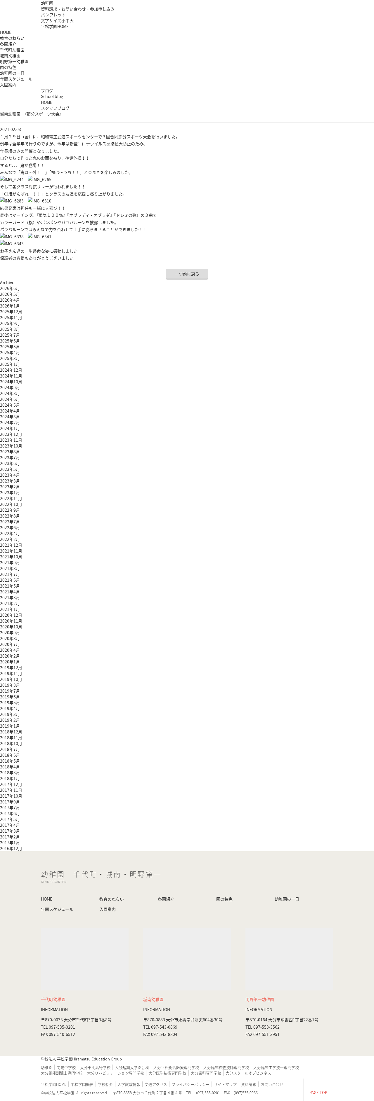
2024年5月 (10, 405)
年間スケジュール (16, 79)
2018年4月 (10, 767)
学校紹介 (105, 1084)
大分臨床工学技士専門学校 (276, 1067)
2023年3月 (10, 481)
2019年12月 (11, 667)
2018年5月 (10, 761)
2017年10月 (11, 796)
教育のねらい (12, 38)
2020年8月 (10, 638)
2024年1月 (10, 428)
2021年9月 (10, 562)
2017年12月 (11, 784)
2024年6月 (10, 399)
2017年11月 (11, 790)
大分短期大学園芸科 (132, 1067)
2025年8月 (10, 329)
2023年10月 (11, 446)
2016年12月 (11, 848)
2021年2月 (10, 603)
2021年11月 (11, 551)
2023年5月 (10, 469)
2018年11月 (11, 737)
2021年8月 (10, 568)
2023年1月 (10, 492)
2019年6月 (10, 697)
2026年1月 (10, 306)
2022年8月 (10, 516)
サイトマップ (225, 1084)
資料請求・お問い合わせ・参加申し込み (78, 9)
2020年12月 (11, 615)
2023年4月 (10, 475)
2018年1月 (10, 778)
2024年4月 (10, 411)
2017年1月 (10, 842)
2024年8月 (10, 393)
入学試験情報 (128, 1084)
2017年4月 (10, 825)
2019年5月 (10, 702)
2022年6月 (10, 527)
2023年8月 (10, 452)
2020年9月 (10, 632)
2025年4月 (10, 352)
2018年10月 (11, 743)
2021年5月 (10, 586)
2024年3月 (10, 417)
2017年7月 (10, 807)
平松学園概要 (82, 1084)
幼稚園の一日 (12, 73)
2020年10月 (11, 627)
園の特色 (8, 67)
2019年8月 (10, 685)
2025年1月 (10, 364)
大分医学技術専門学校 (167, 1073)
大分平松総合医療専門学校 (176, 1067)
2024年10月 (11, 382)
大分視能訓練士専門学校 (62, 1073)
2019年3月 (10, 714)
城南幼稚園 (10, 55)
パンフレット (53, 15)
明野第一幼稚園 (14, 61)
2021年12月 (11, 545)
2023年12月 (11, 434)
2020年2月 (10, 656)
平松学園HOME (55, 26)
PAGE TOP (318, 1092)
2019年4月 (10, 708)
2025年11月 (11, 317)
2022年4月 (10, 533)
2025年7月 (10, 335)
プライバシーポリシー (190, 1084)
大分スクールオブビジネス (248, 1073)
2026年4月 (10, 300)
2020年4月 (10, 650)
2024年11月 (11, 376)
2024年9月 (10, 387)
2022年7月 (10, 522)
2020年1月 (10, 662)
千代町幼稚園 (12, 50)
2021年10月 (11, 557)
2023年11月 (11, 440)
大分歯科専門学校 (206, 1073)
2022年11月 (11, 498)
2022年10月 (11, 504)
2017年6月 (10, 813)
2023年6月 (10, 463)
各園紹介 (166, 899)
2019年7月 (10, 691)
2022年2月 (10, 539)
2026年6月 (10, 288)
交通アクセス (156, 1084)
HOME (5, 32)
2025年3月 (10, 358)
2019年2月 (10, 720)
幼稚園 (47, 3)
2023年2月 (10, 487)
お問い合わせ (272, 1084)
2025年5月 (10, 346)
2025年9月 (10, 323)
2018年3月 (10, 772)
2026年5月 (10, 294)
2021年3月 (10, 597)
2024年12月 (11, 370)
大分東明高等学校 (95, 1067)
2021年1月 (10, 609)
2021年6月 (10, 580)
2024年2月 (10, 422)
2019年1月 (10, 726)
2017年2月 (10, 837)
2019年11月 (11, 673)
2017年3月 (10, 831)
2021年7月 (10, 574)
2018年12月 (11, 732)
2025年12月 (11, 311)
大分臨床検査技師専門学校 (226, 1067)
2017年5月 (10, 819)
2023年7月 (10, 457)
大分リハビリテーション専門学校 (115, 1073)
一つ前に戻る (187, 274)
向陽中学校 (66, 1067)
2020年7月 (10, 644)
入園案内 (8, 85)
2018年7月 (10, 749)
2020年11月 (11, 621)
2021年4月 (10, 592)
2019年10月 (11, 679)
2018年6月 (10, 755)
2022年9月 (10, 510)
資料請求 (248, 1084)
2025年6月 (10, 341)
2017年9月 (10, 802)
